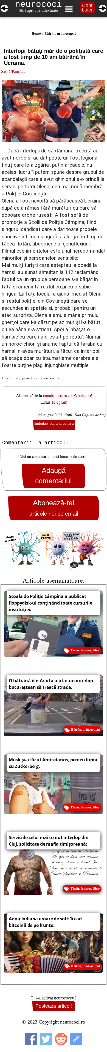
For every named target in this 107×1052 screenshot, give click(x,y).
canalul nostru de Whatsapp (67, 395)
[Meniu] (68, 9)
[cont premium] (53, 550)
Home (36, 33)
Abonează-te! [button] (53, 508)
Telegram (59, 402)
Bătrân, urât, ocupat (60, 33)
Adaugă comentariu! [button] (53, 476)
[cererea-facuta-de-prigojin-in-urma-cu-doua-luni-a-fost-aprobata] (102, 7)
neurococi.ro (51, 377)
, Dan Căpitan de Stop (89, 414)
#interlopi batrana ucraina (54, 423)
